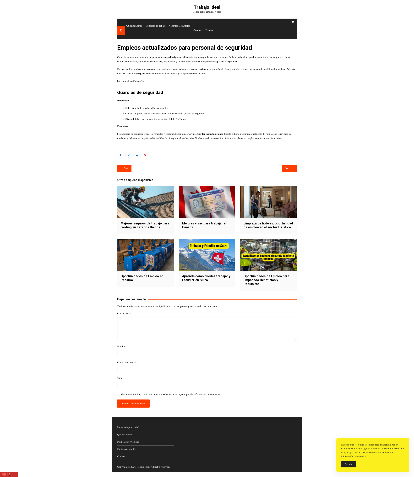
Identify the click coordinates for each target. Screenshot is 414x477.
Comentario (124, 313)
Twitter (128, 155)
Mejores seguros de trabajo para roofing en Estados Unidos (145, 225)
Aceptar (349, 464)
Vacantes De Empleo (179, 25)
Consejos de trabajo (156, 25)
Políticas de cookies (127, 449)
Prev (126, 168)
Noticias (209, 30)
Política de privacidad (128, 427)
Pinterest (145, 155)
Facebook (120, 155)
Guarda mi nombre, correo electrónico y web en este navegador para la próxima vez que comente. (171, 394)
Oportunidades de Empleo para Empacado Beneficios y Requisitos (266, 280)
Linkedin (136, 155)
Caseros (197, 30)
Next (287, 168)
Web (119, 378)
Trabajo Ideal (207, 7)
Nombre (122, 346)
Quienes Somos (134, 25)
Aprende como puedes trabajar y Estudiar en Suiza (206, 278)
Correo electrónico (127, 362)
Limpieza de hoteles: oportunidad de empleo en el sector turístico (268, 225)
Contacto (121, 456)
